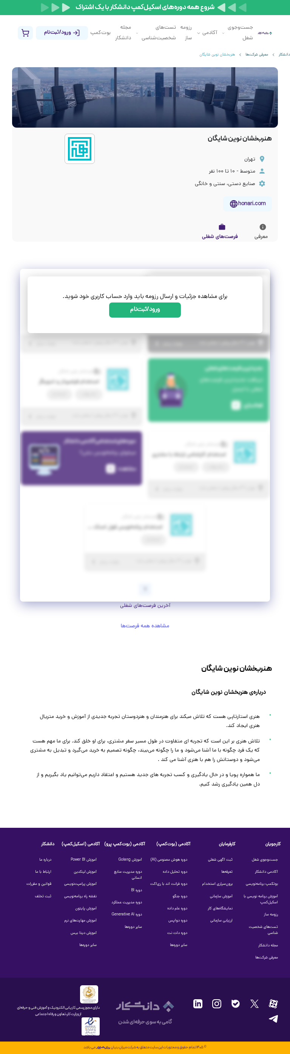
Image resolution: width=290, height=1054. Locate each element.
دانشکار (284, 55)
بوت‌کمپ (100, 33)
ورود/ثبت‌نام (145, 310)
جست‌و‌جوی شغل (240, 33)
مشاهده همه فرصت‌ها (145, 626)
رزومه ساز (186, 33)
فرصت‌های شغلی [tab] (220, 237)
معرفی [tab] (261, 237)
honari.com (252, 204)
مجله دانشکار (123, 33)
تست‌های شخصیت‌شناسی (159, 33)
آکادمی (209, 33)
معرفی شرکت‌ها (256, 55)
